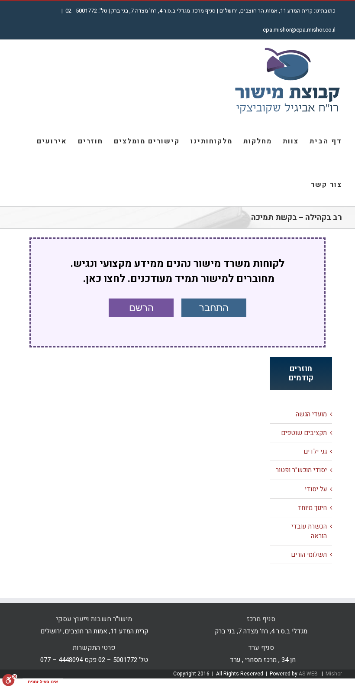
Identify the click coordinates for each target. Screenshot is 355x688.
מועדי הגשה (311, 414)
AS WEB (309, 674)
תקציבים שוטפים (304, 433)
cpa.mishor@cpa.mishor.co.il (299, 30)
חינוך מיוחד (312, 508)
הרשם (141, 307)
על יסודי (316, 489)
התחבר (214, 307)
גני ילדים (315, 451)
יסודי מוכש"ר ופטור (301, 470)
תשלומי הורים (309, 554)
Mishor (334, 674)
